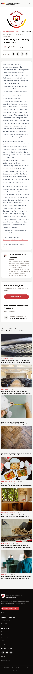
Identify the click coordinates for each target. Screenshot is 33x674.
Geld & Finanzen (14, 31)
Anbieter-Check (5, 621)
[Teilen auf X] (22, 54)
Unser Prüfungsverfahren (8, 624)
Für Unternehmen (6, 613)
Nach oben (15, 671)
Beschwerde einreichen (9, 608)
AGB (2, 641)
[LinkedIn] (11, 652)
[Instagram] (2, 652)
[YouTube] (6, 652)
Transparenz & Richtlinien (8, 644)
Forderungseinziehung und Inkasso (15, 240)
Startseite (6, 31)
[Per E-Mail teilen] (26, 54)
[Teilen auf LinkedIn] (17, 54)
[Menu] (30, 3)
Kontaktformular (5, 660)
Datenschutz (4, 638)
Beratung (19, 34)
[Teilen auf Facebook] (13, 54)
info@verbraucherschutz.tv (18, 318)
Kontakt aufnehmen (15, 296)
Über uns (3, 632)
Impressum (4, 635)
